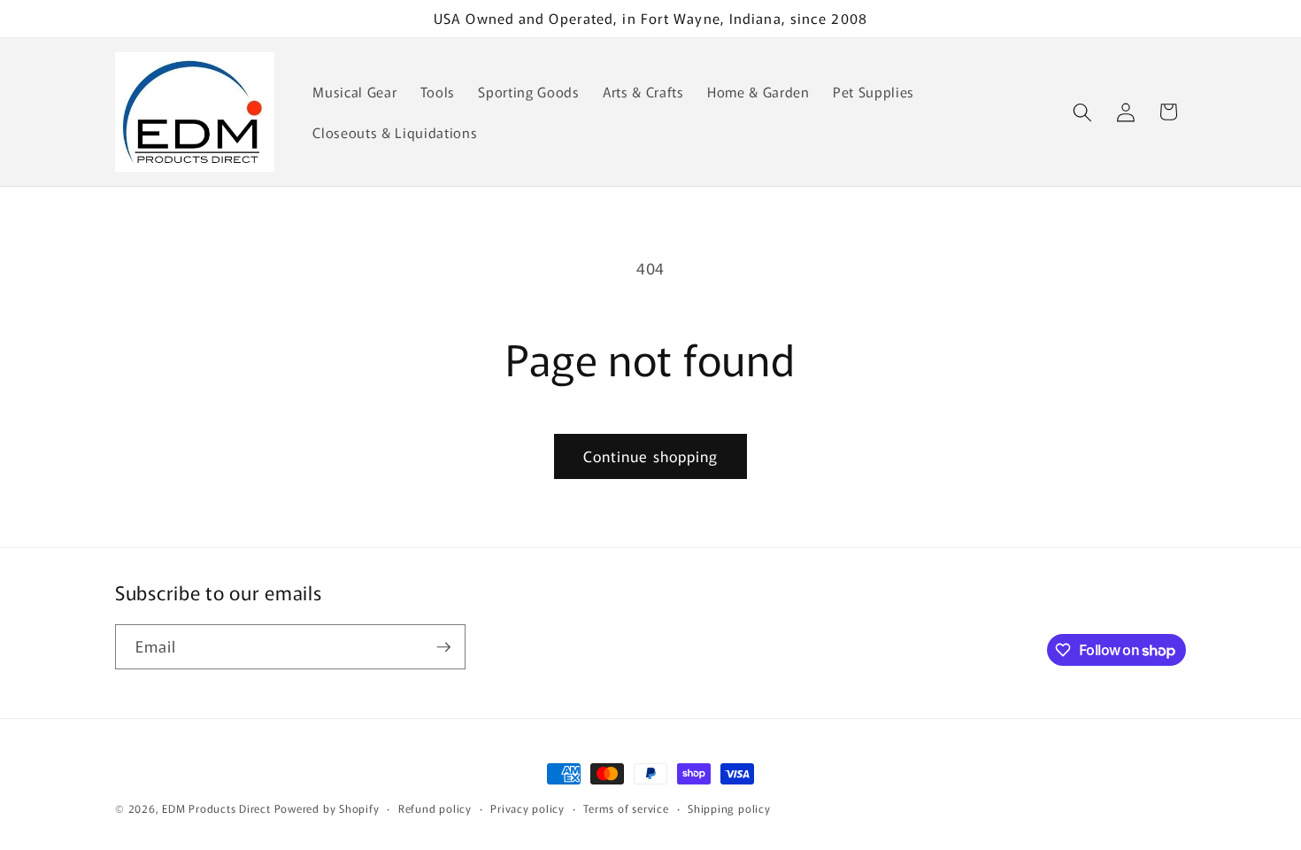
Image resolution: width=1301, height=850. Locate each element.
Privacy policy (527, 807)
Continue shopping (651, 456)
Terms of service (625, 807)
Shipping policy (729, 807)
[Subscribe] (443, 647)
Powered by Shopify (327, 807)
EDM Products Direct (216, 807)
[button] (1082, 111)
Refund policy (435, 807)
